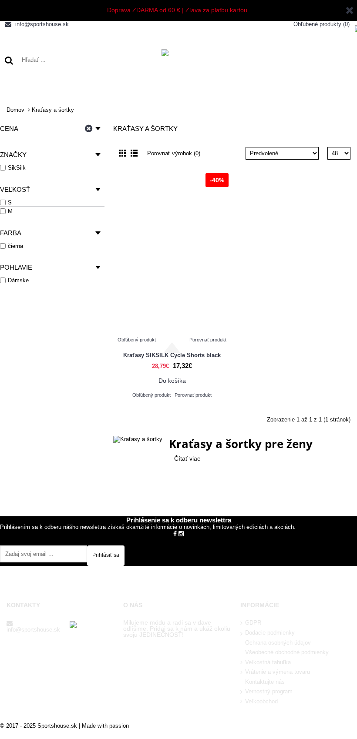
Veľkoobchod (261, 701)
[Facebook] (175, 533)
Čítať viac (187, 458)
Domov (15, 110)
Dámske (18, 280)
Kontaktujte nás (265, 682)
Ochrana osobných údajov (278, 642)
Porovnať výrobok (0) (173, 153)
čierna (15, 246)
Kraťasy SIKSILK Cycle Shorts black (172, 355)
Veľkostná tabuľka (268, 662)
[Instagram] (181, 533)
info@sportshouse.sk (33, 629)
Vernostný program (269, 691)
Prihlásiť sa (105, 555)
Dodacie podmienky (270, 632)
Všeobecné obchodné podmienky (287, 652)
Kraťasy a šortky (53, 110)
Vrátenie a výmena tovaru (277, 672)
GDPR (253, 622)
